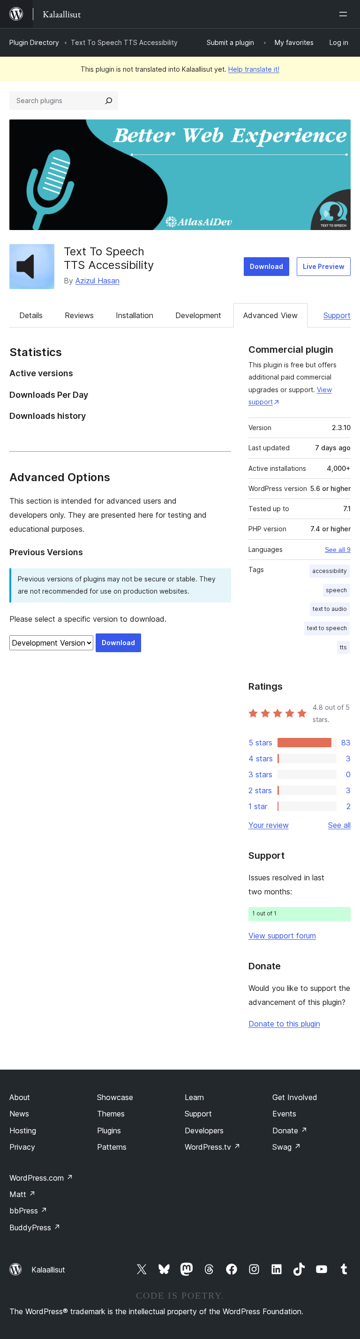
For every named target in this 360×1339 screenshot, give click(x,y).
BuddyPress (34, 1227)
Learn (194, 1097)
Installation (134, 315)
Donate (290, 1130)
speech (336, 590)
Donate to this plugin (284, 1023)
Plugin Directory (34, 42)
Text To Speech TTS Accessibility (109, 258)
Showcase (115, 1097)
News (19, 1113)
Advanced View (270, 315)
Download (266, 266)
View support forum (282, 935)
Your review (268, 825)
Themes (111, 1113)
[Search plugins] (108, 100)
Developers (204, 1130)
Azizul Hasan (97, 280)
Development (198, 315)
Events (284, 1113)
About (19, 1097)
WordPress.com (41, 1178)
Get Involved (294, 1097)
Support (337, 315)
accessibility (329, 570)
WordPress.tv (212, 1147)
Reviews (79, 315)
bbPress (28, 1210)
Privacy (22, 1147)
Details (31, 315)
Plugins (109, 1130)
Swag (286, 1147)
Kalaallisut (48, 1269)
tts (343, 647)
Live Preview (324, 266)
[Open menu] (345, 14)
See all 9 (338, 549)
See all (339, 825)
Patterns (112, 1147)
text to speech (327, 628)
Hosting (22, 1130)
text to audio (330, 608)
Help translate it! (253, 69)
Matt (22, 1194)
